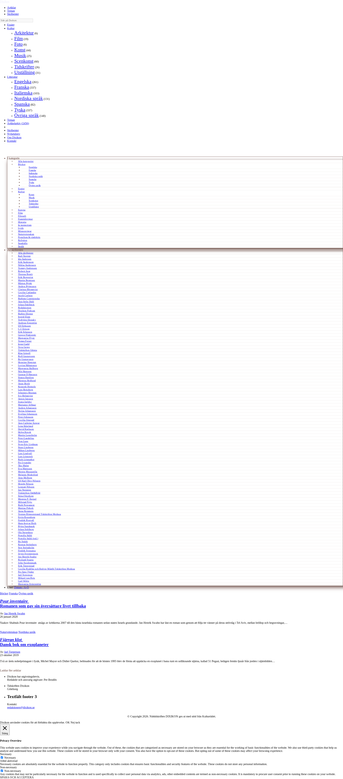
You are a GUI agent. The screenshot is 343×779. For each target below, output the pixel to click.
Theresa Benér (25, 274)
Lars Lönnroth (25, 456)
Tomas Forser (25, 341)
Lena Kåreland (25, 426)
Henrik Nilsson (25, 483)
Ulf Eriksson (24, 325)
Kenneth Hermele (27, 386)
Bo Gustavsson (25, 359)
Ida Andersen (24, 259)
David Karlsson (26, 429)
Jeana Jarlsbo (25, 401)
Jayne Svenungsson (28, 553)
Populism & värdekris (29, 237)
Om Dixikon (14, 137)
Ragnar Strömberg (27, 544)
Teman (11, 10)
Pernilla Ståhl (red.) (28, 538)
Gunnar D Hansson (27, 374)
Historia (22, 222)
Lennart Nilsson (26, 486)
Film (18, 38)
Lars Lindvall (25, 453)
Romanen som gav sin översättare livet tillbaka (43, 603)
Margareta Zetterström (29, 584)
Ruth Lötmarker (26, 459)
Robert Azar (24, 271)
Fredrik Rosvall (26, 520)
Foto (18, 44)
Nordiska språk (28, 98)
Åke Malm (23, 465)
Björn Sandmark (26, 526)
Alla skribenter (25, 253)
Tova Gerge (24, 347)
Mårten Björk (25, 283)
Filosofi (22, 216)
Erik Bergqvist (25, 277)
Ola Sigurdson (25, 532)
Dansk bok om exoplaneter (24, 642)
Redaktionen (24, 307)
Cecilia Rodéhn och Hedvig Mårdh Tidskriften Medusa (46, 568)
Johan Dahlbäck (26, 304)
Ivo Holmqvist (25, 395)
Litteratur (12, 76)
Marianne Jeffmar (27, 404)
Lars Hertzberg (25, 389)
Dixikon (4, 1)
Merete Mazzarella (27, 471)
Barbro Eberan (25, 313)
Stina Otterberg (26, 496)
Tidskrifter (24, 66)
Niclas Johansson (27, 411)
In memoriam (24, 225)
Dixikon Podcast (26, 310)
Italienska (23, 92)
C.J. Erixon (23, 329)
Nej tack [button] (75, 722)
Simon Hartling (26, 377)
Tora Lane (23, 441)
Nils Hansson (25, 371)
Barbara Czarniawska (29, 298)
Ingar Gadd (23, 344)
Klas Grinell (24, 353)
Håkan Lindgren (26, 450)
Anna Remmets (26, 511)
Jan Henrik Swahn (27, 556)
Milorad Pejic (25, 502)
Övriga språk (26, 115)
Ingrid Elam (24, 316)
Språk (21, 246)
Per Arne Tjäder (26, 571)
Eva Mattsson (25, 468)
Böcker (21, 164)
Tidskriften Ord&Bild (29, 493)
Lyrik (21, 228)
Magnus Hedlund (27, 380)
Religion (22, 240)
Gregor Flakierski (27, 335)
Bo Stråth (23, 541)
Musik (20, 55)
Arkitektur (24, 32)
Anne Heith (24, 383)
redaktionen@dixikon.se (21, 707)
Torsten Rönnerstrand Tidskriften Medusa (39, 514)
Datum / (19, 587)
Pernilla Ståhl (25, 535)
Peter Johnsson (25, 417)
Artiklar (11, 7)
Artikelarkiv (18, 123)
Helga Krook (24, 432)
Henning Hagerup (27, 362)
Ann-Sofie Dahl (26, 301)
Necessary (10, 757)
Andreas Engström (27, 322)
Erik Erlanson (25, 332)
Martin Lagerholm (27, 435)
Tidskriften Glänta (27, 350)
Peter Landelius (26, 438)
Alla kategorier (26, 161)
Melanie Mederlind (28, 474)
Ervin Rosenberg (26, 517)
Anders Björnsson (27, 286)
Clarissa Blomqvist (28, 289)
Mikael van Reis (26, 578)
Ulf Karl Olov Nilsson (29, 480)
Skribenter (13, 14)
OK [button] (68, 722)
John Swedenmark (27, 562)
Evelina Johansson (27, 414)
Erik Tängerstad (26, 565)
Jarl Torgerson (25, 575)
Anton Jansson (25, 398)
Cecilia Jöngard (26, 420)
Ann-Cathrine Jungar (28, 423)
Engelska (22, 81)
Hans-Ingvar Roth (27, 523)
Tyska (19, 109)
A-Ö (26, 587)
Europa (21, 210)
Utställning (24, 72)
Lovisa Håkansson (27, 365)
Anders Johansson (27, 407)
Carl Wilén (23, 581)
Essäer (10, 24)
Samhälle (23, 243)
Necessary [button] (6, 754)
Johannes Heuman (27, 392)
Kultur (10, 28)
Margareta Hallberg (28, 368)
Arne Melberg (25, 477)
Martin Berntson (26, 280)
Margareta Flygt (26, 338)
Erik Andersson (26, 262)
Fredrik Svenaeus (27, 550)
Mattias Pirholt (26, 508)
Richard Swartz (26, 559)
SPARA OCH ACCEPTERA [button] (17, 777)
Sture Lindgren (25, 447)
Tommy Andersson (27, 268)
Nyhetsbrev (13, 133)
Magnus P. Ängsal (27, 499)
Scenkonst (23, 61)
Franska (21, 87)
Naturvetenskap (26, 234)
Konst (19, 49)
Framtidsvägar (25, 219)
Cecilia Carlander (27, 292)
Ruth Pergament (26, 505)
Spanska (22, 104)
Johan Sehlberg (26, 529)
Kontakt (11, 140)
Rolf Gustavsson (26, 356)
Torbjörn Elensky (27, 319)
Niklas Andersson (27, 265)
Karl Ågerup (24, 256)
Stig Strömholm (26, 547)
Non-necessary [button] (8, 767)
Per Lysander (24, 462)
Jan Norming (24, 489)
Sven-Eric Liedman (28, 444)
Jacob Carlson (25, 295)
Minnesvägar (24, 231)
